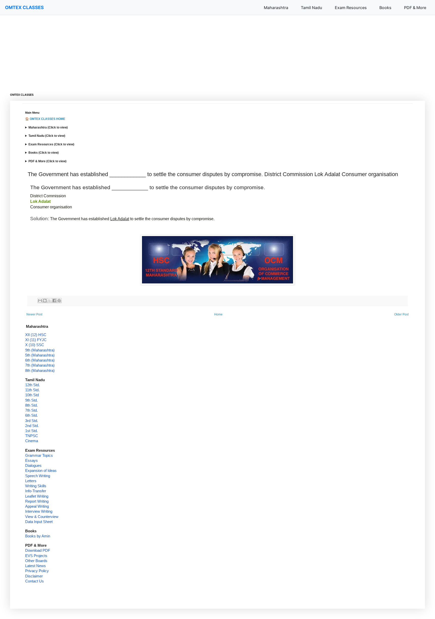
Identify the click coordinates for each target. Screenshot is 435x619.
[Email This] (40, 300)
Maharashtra (276, 7)
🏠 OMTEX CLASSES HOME (45, 119)
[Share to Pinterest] (59, 300)
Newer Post (34, 314)
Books (385, 7)
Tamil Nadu (311, 7)
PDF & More (415, 7)
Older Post (401, 314)
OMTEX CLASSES (24, 7)
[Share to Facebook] (54, 300)
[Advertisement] (161, 50)
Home (218, 314)
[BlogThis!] (44, 300)
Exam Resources (351, 7)
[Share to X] (49, 300)
